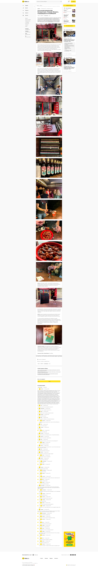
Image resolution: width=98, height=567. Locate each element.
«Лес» (46, 68)
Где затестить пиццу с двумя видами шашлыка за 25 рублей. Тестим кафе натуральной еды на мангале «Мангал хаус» (48, 374)
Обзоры (39, 8)
